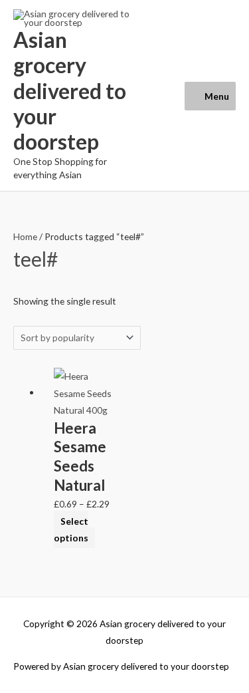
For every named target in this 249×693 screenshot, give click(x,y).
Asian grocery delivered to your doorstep (69, 90)
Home (25, 236)
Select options (71, 529)
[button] (161, 95)
